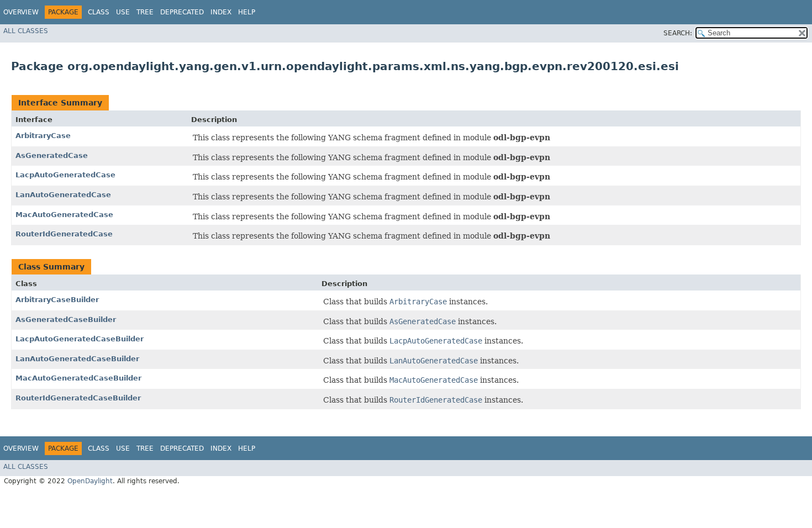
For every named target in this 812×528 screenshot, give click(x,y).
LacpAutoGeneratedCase (65, 175)
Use (123, 12)
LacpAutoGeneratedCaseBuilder (79, 339)
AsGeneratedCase (51, 155)
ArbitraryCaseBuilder (57, 299)
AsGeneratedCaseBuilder (65, 319)
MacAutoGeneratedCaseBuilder (78, 378)
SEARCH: (677, 33)
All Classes (25, 31)
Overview (21, 12)
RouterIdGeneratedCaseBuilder (78, 398)
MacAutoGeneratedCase (64, 214)
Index (220, 12)
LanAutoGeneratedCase (63, 195)
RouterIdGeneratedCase (64, 234)
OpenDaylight (90, 481)
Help (246, 12)
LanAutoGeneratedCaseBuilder (77, 359)
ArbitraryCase (43, 135)
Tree (145, 12)
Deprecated (182, 12)
